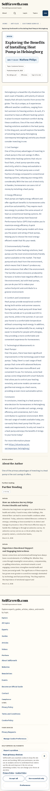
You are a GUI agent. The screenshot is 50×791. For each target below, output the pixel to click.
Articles (15, 24)
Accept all (13, 778)
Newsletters (7, 673)
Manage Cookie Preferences (15, 738)
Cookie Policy (7, 720)
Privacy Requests (9, 732)
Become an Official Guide (12, 686)
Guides (5, 636)
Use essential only (36, 778)
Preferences (25, 785)
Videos (5, 649)
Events (5, 680)
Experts (5, 629)
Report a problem (11, 750)
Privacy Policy (7, 707)
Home (5, 24)
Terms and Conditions (11, 714)
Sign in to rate (36, 75)
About (4, 13)
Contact (5, 693)
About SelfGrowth (9, 660)
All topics (6, 623)
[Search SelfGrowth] (15, 13)
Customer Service (30, 24)
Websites (6, 667)
